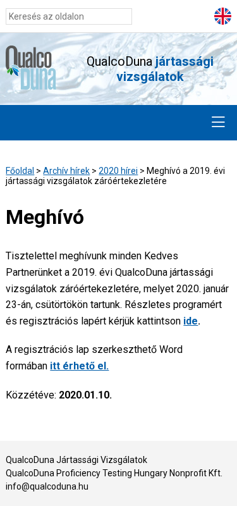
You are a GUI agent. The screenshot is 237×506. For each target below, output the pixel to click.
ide (190, 321)
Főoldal (20, 171)
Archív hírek (66, 171)
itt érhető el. (79, 366)
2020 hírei (118, 171)
